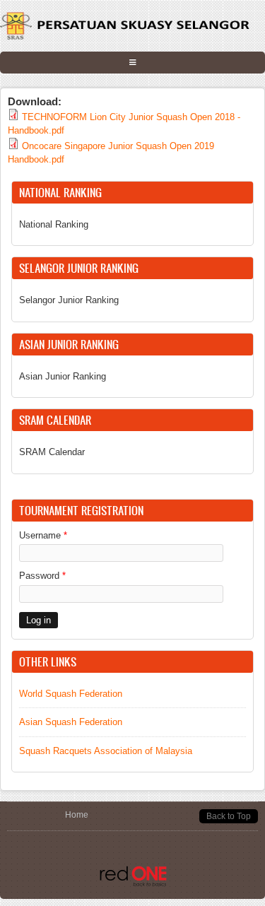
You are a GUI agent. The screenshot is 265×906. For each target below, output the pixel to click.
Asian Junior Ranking (62, 376)
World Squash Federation (70, 693)
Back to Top (228, 816)
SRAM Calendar (52, 452)
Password (42, 575)
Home (76, 815)
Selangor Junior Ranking (69, 300)
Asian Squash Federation (70, 722)
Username (43, 535)
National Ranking (53, 224)
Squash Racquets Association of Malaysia (105, 751)
